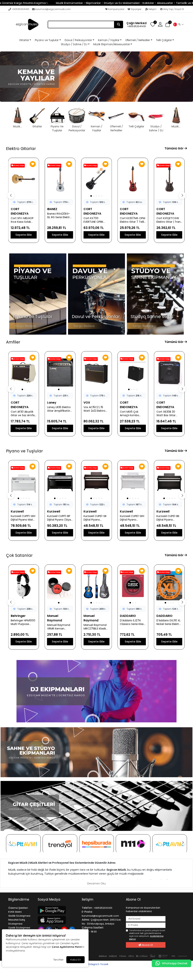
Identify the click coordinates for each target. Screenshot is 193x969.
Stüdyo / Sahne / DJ (74, 44)
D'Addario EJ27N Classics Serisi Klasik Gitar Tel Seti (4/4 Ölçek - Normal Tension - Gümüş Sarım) (133, 622)
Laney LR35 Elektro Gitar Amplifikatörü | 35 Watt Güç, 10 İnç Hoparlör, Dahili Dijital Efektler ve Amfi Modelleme (59, 409)
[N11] (133, 844)
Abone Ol (147, 945)
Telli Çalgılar (164, 40)
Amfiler (13, 342)
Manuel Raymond (54, 618)
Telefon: (87, 908)
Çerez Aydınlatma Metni (67, 946)
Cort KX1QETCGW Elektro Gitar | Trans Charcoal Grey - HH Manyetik (169, 220)
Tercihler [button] (58, 959)
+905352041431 (20, 9)
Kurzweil (17, 511)
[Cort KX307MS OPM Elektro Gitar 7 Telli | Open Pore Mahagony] (133, 179)
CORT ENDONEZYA (19, 211)
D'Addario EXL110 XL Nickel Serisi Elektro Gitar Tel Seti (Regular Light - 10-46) (169, 622)
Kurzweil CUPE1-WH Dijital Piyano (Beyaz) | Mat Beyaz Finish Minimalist (132, 518)
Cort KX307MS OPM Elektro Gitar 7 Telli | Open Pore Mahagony (133, 220)
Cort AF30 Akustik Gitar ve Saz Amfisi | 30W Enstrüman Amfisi (23, 413)
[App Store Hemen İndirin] (57, 920)
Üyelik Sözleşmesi (19, 927)
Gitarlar (24, 40)
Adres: (86, 920)
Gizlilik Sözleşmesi (19, 916)
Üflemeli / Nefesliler (137, 40)
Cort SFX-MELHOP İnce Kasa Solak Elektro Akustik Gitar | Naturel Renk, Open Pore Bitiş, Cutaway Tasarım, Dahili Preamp (23, 220)
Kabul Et (75, 959)
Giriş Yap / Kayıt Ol (173, 9)
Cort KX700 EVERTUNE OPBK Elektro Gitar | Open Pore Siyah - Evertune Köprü (96, 220)
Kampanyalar (116, 9)
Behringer (18, 616)
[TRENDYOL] (60, 844)
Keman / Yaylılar (108, 40)
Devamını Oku (96, 883)
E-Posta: (87, 912)
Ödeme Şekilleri (18, 908)
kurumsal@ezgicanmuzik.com (53, 9)
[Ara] (118, 24)
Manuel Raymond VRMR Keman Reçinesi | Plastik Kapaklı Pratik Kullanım (58, 626)
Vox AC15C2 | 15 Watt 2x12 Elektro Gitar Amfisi (94, 409)
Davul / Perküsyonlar (78, 40)
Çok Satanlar (19, 555)
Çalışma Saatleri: (93, 927)
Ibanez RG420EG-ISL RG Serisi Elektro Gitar (59, 215)
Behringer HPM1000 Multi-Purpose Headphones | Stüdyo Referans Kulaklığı (23, 622)
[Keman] (96, 76)
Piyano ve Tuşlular (47, 40)
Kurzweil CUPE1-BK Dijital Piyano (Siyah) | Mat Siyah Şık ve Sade (168, 518)
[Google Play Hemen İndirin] (57, 910)
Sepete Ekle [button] (23, 235)
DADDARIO (128, 616)
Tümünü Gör (174, 148)
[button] (178, 24)
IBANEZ (52, 209)
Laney (51, 402)
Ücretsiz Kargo (18, 165)
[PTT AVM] (23, 844)
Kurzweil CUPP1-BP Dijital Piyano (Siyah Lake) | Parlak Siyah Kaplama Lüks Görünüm (60, 518)
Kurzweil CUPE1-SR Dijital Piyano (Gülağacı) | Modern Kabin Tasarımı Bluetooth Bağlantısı (95, 518)
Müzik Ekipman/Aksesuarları (111, 44)
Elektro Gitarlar (21, 148)
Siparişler (136, 9)
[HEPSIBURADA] (96, 844)
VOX (86, 402)
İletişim (152, 9)
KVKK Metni (15, 912)
